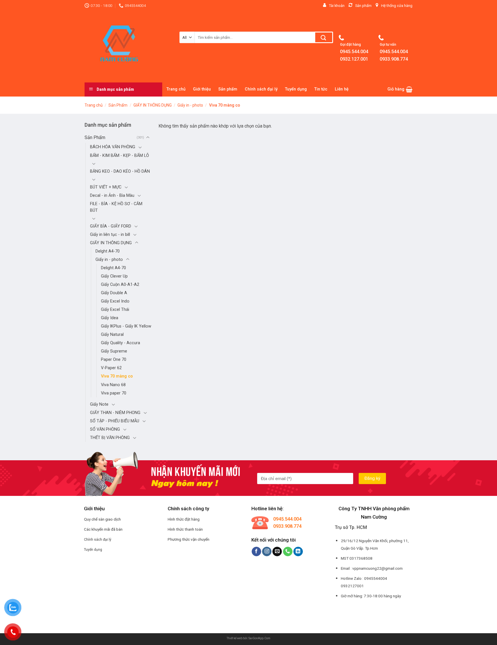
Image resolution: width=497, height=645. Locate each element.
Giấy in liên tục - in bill (110, 234)
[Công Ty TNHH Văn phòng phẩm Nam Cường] (128, 46)
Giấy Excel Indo (115, 301)
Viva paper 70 (113, 393)
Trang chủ (176, 89)
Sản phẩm (227, 89)
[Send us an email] (277, 552)
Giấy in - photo (190, 105)
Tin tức (320, 89)
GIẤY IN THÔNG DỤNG (152, 105)
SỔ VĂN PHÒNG (105, 429)
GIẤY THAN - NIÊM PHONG (115, 412)
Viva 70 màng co (117, 376)
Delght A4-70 (107, 251)
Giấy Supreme (114, 351)
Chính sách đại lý (261, 89)
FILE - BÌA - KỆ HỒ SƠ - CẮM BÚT (116, 207)
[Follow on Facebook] (256, 552)
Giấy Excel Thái (115, 309)
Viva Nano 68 (113, 384)
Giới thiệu (202, 89)
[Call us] (288, 552)
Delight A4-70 (113, 267)
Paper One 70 (113, 359)
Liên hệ (342, 89)
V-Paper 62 (111, 367)
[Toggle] (148, 137)
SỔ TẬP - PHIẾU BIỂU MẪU (114, 421)
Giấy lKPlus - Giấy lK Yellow (126, 326)
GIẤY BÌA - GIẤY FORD (110, 226)
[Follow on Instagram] (267, 552)
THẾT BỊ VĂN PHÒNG (110, 437)
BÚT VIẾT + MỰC (105, 187)
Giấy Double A (114, 292)
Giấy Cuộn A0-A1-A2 (120, 284)
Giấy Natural (112, 334)
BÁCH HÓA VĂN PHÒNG (112, 147)
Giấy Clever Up (114, 276)
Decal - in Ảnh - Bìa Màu (112, 195)
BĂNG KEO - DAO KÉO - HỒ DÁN (120, 171)
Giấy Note (99, 404)
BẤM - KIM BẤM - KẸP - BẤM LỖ (119, 155)
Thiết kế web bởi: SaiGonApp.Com (248, 638)
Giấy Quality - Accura (120, 342)
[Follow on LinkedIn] (298, 552)
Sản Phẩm (117, 105)
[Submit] (323, 37)
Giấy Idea (109, 317)
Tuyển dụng (296, 89)
